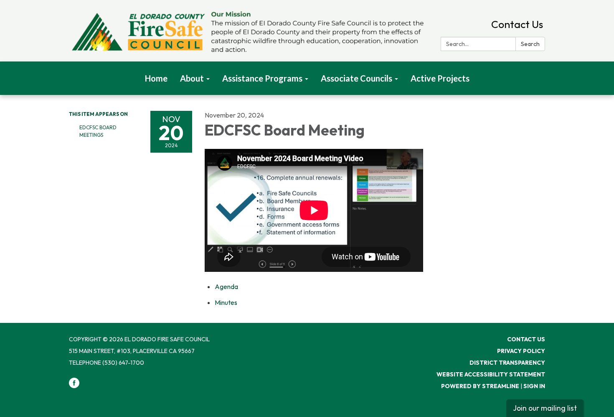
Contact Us (517, 24)
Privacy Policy (521, 351)
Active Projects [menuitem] (440, 78)
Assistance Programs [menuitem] (262, 78)
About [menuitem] (192, 78)
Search (530, 44)
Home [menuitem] (156, 78)
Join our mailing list (545, 408)
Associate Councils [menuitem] (356, 78)
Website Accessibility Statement (490, 374)
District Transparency (507, 362)
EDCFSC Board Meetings (98, 131)
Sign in (534, 386)
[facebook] (74, 386)
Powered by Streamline (480, 386)
